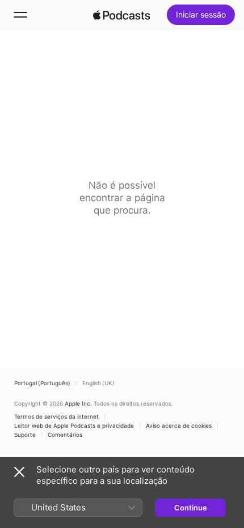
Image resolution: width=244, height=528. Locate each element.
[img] (121, 14)
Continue (190, 507)
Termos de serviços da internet (56, 416)
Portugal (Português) (42, 383)
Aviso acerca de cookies (179, 425)
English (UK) (98, 383)
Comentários (65, 434)
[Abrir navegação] (20, 14)
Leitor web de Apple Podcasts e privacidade (74, 425)
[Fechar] (19, 472)
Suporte (25, 434)
